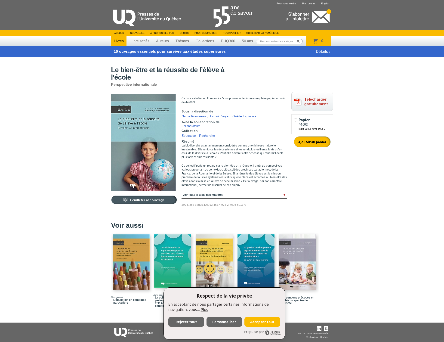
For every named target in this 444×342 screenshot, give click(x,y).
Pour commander (205, 33)
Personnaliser (224, 321)
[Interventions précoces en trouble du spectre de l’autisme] (298, 260)
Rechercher (299, 41)
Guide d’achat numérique (262, 33)
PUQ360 (228, 41)
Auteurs (162, 41)
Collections (205, 41)
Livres (119, 41)
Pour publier (231, 33)
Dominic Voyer (219, 116)
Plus (204, 309)
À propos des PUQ (162, 33)
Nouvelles (137, 33)
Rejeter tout (186, 321)
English (325, 3)
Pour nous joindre (286, 3)
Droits (184, 33)
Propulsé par (254, 332)
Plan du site (308, 3)
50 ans (247, 41)
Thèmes (182, 41)
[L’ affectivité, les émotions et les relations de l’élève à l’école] (215, 260)
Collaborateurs (191, 126)
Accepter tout (262, 321)
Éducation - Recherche (198, 135)
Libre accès (139, 41)
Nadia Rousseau (194, 116)
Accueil (119, 33)
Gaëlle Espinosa (244, 116)
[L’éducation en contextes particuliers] (132, 260)
